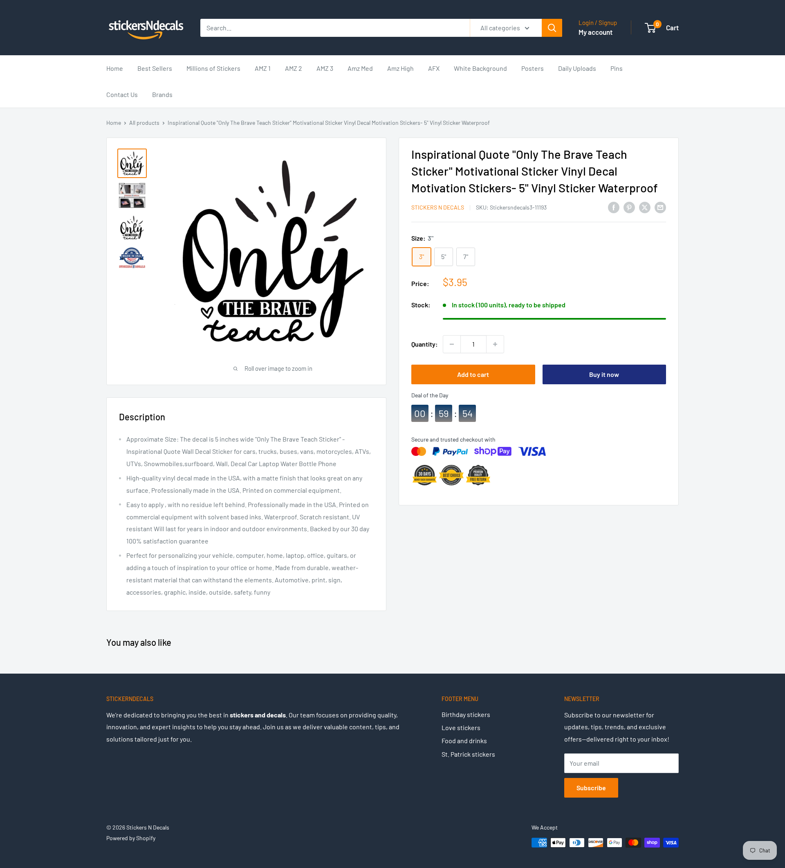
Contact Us (122, 94)
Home (114, 68)
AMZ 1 (263, 68)
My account (595, 32)
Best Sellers (154, 68)
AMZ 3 (324, 68)
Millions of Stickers (213, 68)
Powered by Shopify (130, 837)
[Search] (552, 28)
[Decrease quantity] (451, 344)
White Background (480, 68)
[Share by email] (660, 207)
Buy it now (604, 374)
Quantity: (424, 344)
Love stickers (461, 727)
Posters (532, 68)
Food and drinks (464, 740)
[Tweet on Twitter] (644, 207)
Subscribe (591, 787)
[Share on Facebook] (613, 207)
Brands (162, 94)
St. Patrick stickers (468, 754)
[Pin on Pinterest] (629, 207)
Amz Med (360, 68)
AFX (434, 68)
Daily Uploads (577, 68)
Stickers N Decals (437, 207)
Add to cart (473, 374)
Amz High (400, 68)
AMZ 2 (293, 68)
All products (144, 122)
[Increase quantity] (495, 344)
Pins (616, 68)
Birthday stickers (466, 714)
